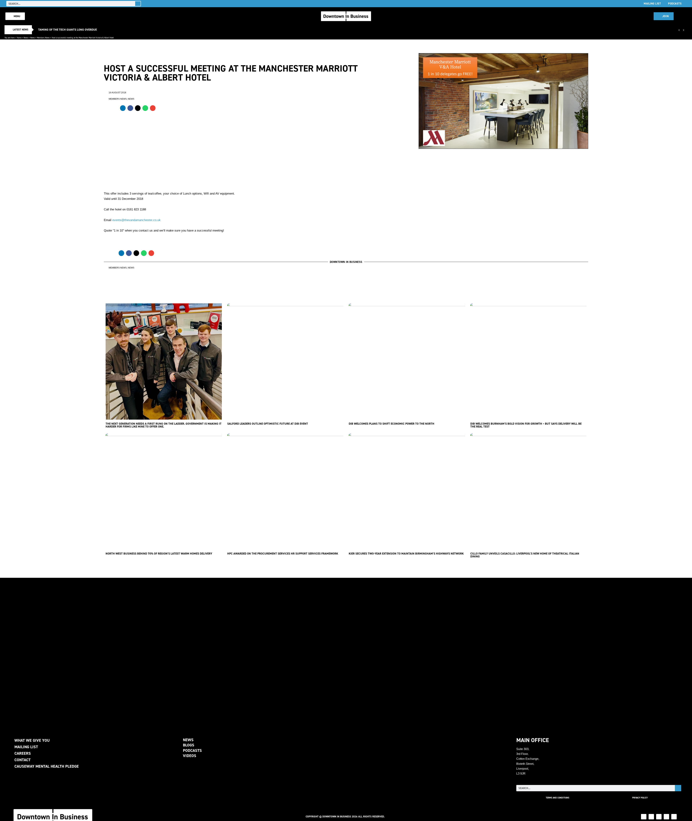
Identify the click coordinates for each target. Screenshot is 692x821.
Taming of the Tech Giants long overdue (67, 30)
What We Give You (32, 740)
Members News (43, 37)
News (26, 37)
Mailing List (652, 3)
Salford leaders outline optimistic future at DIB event (267, 424)
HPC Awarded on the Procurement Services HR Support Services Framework (282, 553)
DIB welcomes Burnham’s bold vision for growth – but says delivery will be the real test (526, 425)
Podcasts (675, 3)
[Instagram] (659, 816)
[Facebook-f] (666, 816)
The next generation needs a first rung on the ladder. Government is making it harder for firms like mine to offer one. (163, 425)
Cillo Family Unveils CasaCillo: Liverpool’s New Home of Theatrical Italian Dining (524, 555)
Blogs (188, 745)
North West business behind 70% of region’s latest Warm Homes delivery (159, 553)
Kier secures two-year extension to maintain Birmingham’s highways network (406, 553)
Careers (22, 753)
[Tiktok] (674, 816)
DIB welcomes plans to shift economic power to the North (391, 424)
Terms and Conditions (557, 797)
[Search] (138, 3)
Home (19, 37)
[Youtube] (651, 816)
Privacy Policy (640, 797)
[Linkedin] (643, 816)
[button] (123, 108)
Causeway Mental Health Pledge (46, 766)
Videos (189, 755)
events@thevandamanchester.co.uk (136, 220)
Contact (22, 759)
